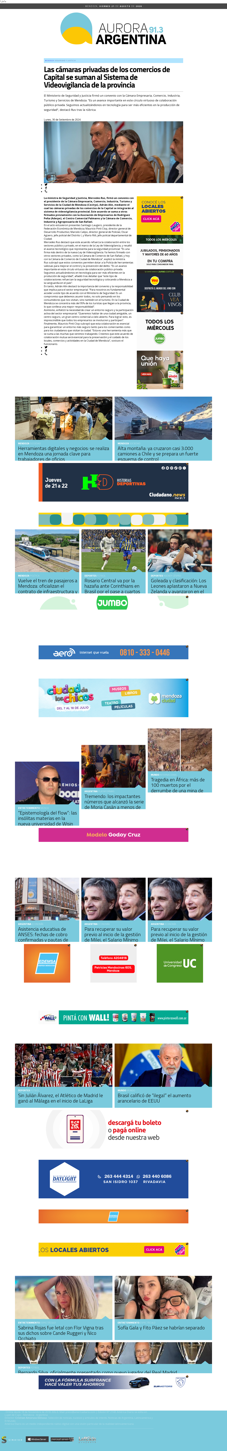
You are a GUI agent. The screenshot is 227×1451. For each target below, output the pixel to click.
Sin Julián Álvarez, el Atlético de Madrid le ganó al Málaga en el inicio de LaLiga (60, 1098)
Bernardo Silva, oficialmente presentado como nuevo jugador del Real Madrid (97, 1372)
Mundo (155, 775)
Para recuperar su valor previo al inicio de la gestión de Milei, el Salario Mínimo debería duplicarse (112, 937)
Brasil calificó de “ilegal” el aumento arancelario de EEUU (154, 1098)
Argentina (91, 791)
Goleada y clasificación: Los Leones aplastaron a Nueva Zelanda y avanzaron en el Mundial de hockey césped (179, 588)
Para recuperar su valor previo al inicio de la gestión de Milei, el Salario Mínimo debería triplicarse (179, 937)
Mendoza (123, 443)
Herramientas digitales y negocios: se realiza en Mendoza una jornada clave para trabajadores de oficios (63, 453)
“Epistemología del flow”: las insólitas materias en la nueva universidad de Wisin (47, 818)
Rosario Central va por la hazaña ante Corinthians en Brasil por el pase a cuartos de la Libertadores (112, 588)
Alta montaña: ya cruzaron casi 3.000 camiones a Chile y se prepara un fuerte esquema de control (158, 453)
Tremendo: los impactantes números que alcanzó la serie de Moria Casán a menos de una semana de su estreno (114, 804)
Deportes (90, 575)
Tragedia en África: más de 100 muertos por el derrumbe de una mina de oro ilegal (178, 788)
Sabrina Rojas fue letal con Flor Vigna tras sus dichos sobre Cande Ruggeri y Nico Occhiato (60, 1333)
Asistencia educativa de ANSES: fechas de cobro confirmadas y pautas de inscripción (43, 937)
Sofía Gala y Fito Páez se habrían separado (161, 1327)
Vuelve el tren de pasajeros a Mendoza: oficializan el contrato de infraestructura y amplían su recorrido (47, 588)
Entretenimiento (29, 808)
